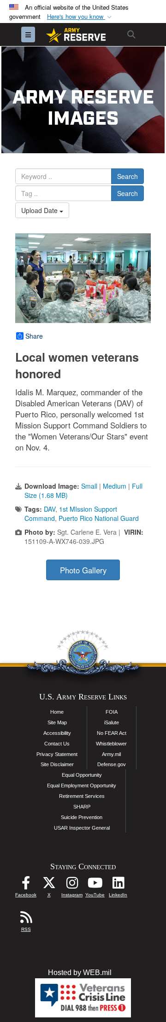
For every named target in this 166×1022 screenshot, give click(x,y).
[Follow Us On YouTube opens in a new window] (95, 885)
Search (127, 176)
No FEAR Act (111, 733)
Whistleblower (111, 743)
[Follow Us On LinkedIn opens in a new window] (118, 885)
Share (34, 336)
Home (57, 712)
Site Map (57, 722)
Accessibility (57, 733)
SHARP (81, 806)
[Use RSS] (25, 920)
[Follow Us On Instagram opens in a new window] (71, 885)
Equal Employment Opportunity (81, 785)
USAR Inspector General (82, 828)
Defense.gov (111, 764)
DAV (49, 509)
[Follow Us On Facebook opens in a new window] (25, 885)
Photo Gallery (83, 570)
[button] (80, 17)
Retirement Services (82, 796)
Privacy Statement (56, 754)
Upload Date (40, 210)
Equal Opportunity (82, 775)
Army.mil (111, 754)
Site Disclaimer (57, 764)
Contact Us (57, 743)
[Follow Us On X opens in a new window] (48, 885)
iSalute (111, 722)
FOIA (112, 712)
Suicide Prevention (81, 817)
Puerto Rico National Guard (99, 518)
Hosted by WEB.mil (80, 972)
